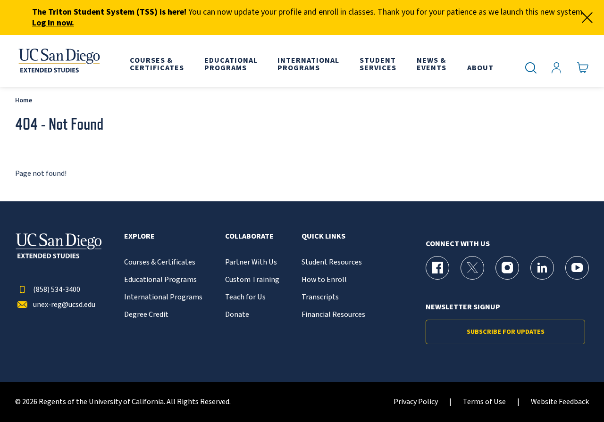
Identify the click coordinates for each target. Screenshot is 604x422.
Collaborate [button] (249, 236)
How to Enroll (324, 280)
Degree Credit (146, 315)
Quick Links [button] (323, 236)
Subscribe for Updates (506, 332)
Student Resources (332, 262)
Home (23, 100)
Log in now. (53, 23)
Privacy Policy (416, 402)
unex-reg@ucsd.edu (64, 305)
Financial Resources (333, 315)
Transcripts (320, 297)
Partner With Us (251, 262)
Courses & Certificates (159, 262)
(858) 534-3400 (56, 290)
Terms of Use (484, 402)
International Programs (163, 297)
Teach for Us (245, 297)
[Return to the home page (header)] (58, 61)
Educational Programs (160, 280)
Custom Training (252, 280)
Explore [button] (139, 236)
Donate (237, 315)
